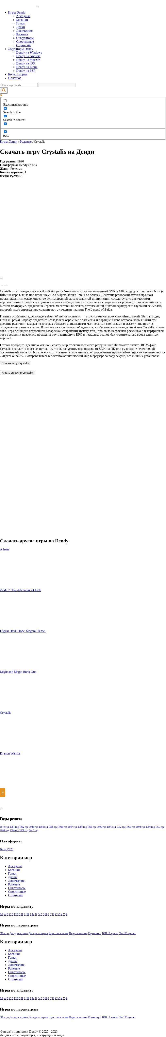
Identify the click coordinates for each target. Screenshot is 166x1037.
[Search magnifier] (4, 90)
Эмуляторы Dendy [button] (20, 49)
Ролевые (22, 34)
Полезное (14, 78)
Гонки (20, 23)
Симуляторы (25, 38)
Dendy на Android (28, 56)
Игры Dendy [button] (16, 12)
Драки (20, 27)
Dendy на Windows (29, 52)
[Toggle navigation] (37, 6)
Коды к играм (17, 74)
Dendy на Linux (26, 67)
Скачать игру (15, 363)
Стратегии (23, 45)
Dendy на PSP (25, 70)
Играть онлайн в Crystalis (17, 372)
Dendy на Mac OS (28, 59)
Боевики (22, 19)
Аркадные (23, 16)
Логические (24, 30)
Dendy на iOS (25, 63)
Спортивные (25, 41)
